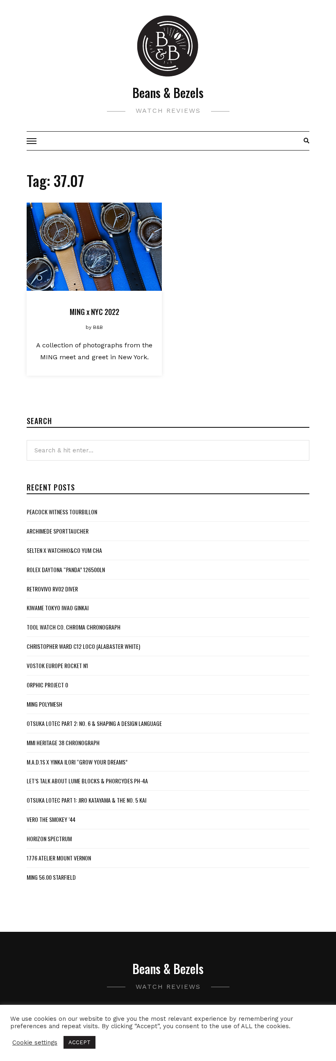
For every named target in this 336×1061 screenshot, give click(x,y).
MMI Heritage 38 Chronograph (63, 742)
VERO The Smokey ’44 (51, 819)
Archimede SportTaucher (58, 531)
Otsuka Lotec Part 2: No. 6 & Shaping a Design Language (94, 723)
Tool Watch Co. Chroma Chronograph (73, 627)
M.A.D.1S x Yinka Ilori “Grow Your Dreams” (77, 762)
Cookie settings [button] (34, 1042)
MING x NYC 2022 (94, 311)
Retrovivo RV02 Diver (52, 588)
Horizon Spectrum (49, 838)
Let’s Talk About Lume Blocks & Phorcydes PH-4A (87, 780)
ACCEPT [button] (79, 1042)
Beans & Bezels (168, 92)
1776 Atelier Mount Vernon (59, 857)
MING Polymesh (44, 704)
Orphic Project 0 (47, 684)
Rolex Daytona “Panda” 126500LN (66, 569)
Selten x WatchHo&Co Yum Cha (64, 550)
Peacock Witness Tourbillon (62, 511)
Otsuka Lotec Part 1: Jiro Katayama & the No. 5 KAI (86, 800)
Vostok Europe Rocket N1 (57, 665)
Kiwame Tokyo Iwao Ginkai (58, 607)
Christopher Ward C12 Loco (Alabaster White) (83, 646)
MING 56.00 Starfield (51, 877)
